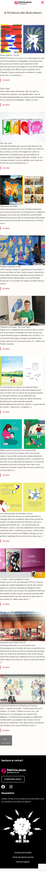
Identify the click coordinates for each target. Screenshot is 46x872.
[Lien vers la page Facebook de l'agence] (3, 787)
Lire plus (6, 80)
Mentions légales (23, 862)
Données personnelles (23, 853)
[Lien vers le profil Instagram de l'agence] (11, 787)
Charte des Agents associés (23, 857)
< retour (4, 739)
